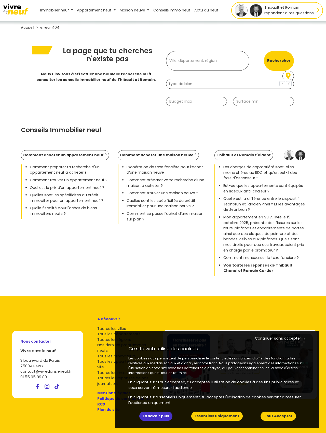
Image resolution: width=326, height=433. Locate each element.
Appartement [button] (94, 10)
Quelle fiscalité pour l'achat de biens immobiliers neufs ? (63, 210)
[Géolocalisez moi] (288, 76)
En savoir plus (156, 415)
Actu (206, 10)
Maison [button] (132, 10)
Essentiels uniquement (217, 415)
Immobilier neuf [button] (55, 10)
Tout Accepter (278, 415)
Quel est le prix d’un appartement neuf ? (67, 187)
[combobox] (230, 84)
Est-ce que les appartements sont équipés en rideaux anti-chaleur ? (263, 188)
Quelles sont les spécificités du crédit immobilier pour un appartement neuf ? (66, 197)
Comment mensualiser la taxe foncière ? (261, 257)
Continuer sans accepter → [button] (280, 338)
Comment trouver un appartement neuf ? (68, 180)
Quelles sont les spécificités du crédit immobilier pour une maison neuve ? (161, 203)
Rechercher (279, 60)
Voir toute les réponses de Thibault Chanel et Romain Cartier (257, 268)
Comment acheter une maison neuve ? (158, 155)
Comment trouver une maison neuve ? (162, 192)
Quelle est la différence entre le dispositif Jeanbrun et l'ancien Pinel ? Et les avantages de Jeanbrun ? (264, 204)
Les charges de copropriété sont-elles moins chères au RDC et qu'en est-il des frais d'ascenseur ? (260, 172)
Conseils (171, 10)
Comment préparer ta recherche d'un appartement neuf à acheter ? (65, 169)
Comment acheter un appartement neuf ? (65, 155)
